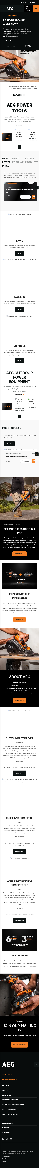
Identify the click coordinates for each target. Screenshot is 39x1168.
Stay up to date (18, 1044)
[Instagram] (7, 1139)
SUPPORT (5, 1128)
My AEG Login (28, 8)
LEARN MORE (7, 40)
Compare (26, 197)
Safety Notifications (10, 1114)
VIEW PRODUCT (19, 773)
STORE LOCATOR (7, 1123)
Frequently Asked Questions (13, 1105)
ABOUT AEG (6, 1085)
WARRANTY (6, 1133)
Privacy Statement (6, 1156)
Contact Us (6, 1095)
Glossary (4, 1161)
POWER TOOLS (7, 1075)
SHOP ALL (9, 443)
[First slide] (37, 187)
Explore (17, 95)
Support (32, 2)
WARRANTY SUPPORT (28, 46)
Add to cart (33, 197)
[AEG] (10, 8)
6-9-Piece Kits (9, 187)
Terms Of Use (5, 1158)
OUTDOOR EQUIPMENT (9, 1079)
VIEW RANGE (18, 125)
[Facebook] (3, 1139)
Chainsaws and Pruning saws (13, 453)
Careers (5, 1090)
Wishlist (25, 2)
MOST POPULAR (18, 160)
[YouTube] (11, 1139)
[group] (20, 191)
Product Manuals (9, 1109)
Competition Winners (10, 1100)
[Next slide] (37, 454)
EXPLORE (19, 253)
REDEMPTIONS (11, 46)
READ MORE (18, 700)
